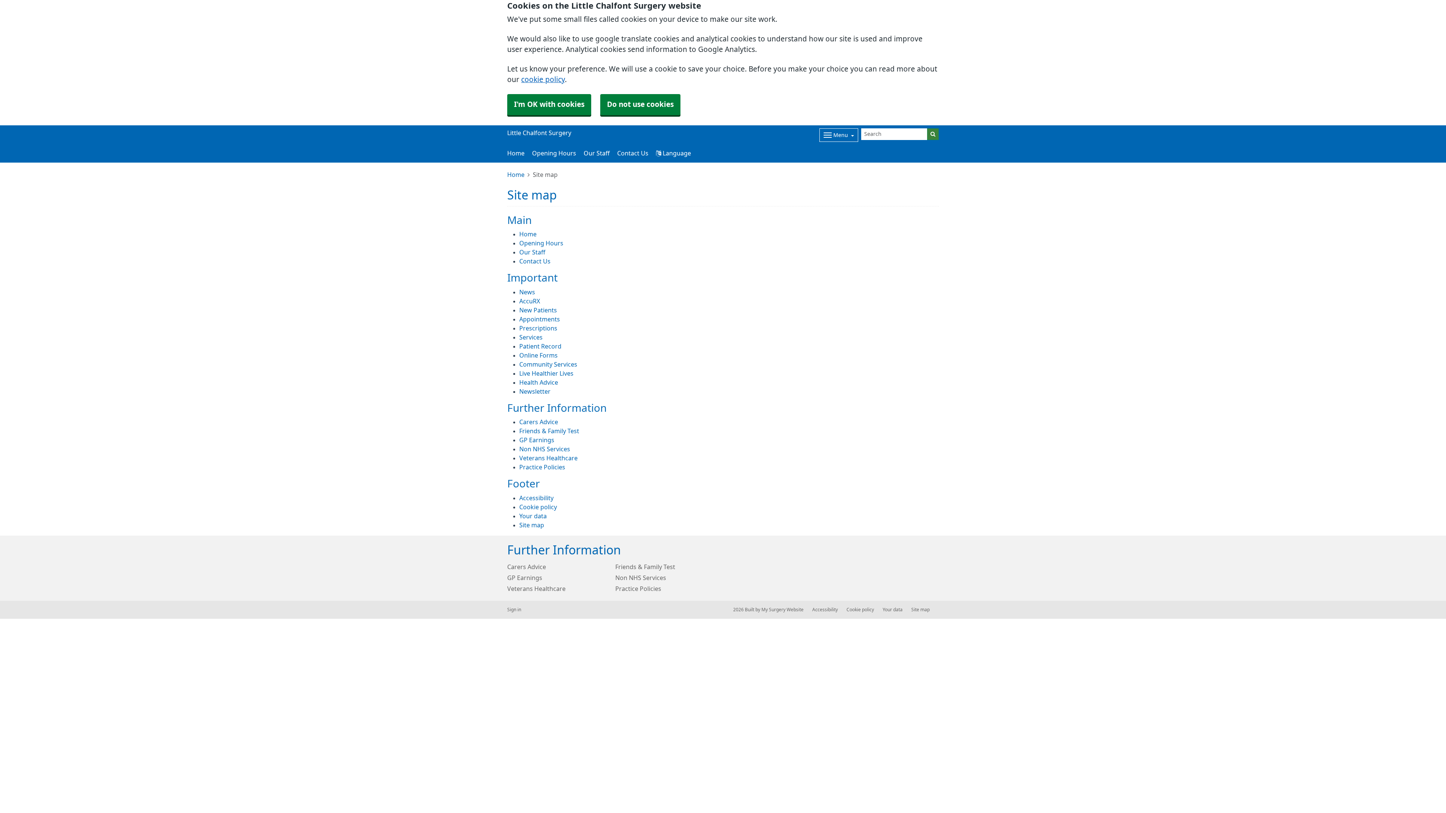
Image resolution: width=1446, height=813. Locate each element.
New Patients (538, 310)
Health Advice (538, 382)
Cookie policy (538, 507)
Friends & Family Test (549, 431)
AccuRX (529, 301)
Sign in (514, 609)
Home (516, 153)
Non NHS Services (544, 449)
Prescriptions (538, 328)
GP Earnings (536, 440)
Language (676, 153)
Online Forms (538, 355)
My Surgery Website (782, 609)
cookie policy (543, 79)
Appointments (539, 319)
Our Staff (597, 153)
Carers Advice (538, 422)
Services (531, 337)
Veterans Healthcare (548, 458)
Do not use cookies (640, 104)
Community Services (548, 364)
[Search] (933, 134)
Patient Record (540, 346)
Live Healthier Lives (546, 373)
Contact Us (632, 153)
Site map (531, 525)
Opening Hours (554, 153)
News (527, 292)
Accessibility (536, 498)
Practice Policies (542, 467)
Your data (533, 516)
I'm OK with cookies (549, 104)
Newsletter (535, 391)
